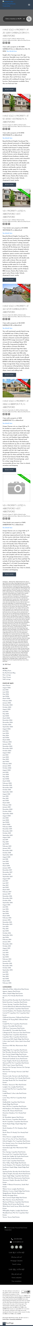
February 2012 (7, 983)
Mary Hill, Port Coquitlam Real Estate (16, 622)
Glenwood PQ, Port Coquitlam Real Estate (14, 609)
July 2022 (5, 772)
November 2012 (7, 965)
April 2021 (6, 800)
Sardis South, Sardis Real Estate (19, 639)
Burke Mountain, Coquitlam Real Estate (14, 586)
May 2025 (6, 714)
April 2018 (6, 863)
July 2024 (5, 731)
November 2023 (8, 748)
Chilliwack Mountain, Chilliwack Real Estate (15, 591)
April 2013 (6, 957)
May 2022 (6, 776)
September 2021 (8, 792)
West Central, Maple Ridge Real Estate (14, 654)
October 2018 (7, 852)
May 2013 (5, 955)
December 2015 (7, 922)
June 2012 (6, 974)
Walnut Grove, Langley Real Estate (13, 1189)
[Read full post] (16, 104)
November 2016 (7, 898)
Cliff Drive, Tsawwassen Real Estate (14, 1028)
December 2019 (7, 829)
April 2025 (6, 716)
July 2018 (5, 859)
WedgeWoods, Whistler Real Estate (13, 652)
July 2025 (5, 711)
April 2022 (6, 779)
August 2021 (6, 794)
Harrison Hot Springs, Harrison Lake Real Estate (18, 612)
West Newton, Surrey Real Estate (13, 1200)
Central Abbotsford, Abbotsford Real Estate (21, 587)
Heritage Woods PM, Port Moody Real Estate (20, 615)
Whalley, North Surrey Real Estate (10, 657)
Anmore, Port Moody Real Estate (13, 995)
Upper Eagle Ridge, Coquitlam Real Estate (16, 1176)
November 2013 (7, 944)
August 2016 (6, 905)
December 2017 (7, 870)
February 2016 (7, 918)
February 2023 (7, 763)
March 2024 (6, 740)
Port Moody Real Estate (17, 635)
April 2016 (6, 913)
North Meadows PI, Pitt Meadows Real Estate (20, 629)
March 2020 (6, 824)
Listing (14, 619)
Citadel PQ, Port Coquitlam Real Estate (15, 1024)
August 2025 (6, 709)
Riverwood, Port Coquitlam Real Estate (14, 638)
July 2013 (5, 950)
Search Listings (16, 1264)
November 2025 (8, 705)
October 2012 (7, 968)
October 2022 (7, 768)
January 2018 (7, 868)
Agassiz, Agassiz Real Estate (11, 991)
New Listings (7, 675)
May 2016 (6, 911)
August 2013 (6, 948)
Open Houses (7, 677)
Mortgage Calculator (16, 1261)
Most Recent (6, 685)
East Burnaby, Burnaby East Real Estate (15, 1052)
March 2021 (6, 803)
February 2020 (7, 826)
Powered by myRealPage (15, 1319)
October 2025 (7, 707)
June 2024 (6, 733)
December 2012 (7, 963)
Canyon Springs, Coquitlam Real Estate (15, 1004)
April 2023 (6, 761)
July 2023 (5, 755)
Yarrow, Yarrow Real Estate (11, 1217)
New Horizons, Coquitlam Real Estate (15, 626)
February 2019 (7, 846)
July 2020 (6, 818)
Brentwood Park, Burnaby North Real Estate (16, 1000)
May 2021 (6, 798)
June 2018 (6, 861)
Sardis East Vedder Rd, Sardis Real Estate (15, 1156)
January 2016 (7, 920)
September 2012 (8, 970)
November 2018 (7, 850)
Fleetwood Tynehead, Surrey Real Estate (15, 1058)
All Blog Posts (7, 670)
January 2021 (7, 807)
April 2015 (6, 931)
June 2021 (6, 796)
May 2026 (6, 694)
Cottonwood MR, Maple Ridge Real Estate (11, 600)
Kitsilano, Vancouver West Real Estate (10, 616)
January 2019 (7, 848)
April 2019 (6, 844)
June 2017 (5, 883)
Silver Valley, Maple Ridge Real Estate (14, 1163)
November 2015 (7, 924)
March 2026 (6, 698)
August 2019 (6, 837)
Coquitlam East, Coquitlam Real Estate (15, 1034)
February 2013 (7, 959)
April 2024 (6, 737)
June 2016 (6, 909)
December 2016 (7, 896)
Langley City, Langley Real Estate (13, 1087)
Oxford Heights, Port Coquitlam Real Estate (12, 633)
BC (11, 584)
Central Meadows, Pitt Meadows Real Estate (16, 1011)
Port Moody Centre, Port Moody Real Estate (16, 1143)
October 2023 (7, 750)
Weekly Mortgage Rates (10, 1195)
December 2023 (7, 746)
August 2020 (7, 816)
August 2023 (6, 753)
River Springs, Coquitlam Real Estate (14, 1152)
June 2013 (5, 952)
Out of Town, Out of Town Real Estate (19, 632)
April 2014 (6, 937)
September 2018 (8, 855)
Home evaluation (16, 1277)
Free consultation (16, 1281)
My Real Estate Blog (9, 673)
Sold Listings (6, 679)
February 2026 (7, 700)
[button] (12, 1247)
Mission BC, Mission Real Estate (20, 623)
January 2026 (7, 703)
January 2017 (6, 894)
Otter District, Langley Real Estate (13, 1137)
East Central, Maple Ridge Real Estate (14, 1054)
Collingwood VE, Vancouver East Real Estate (12, 597)
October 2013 (7, 946)
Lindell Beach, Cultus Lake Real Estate (14, 1093)
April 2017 (6, 887)
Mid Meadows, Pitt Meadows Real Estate (15, 1108)
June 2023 (6, 757)
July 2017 (5, 881)
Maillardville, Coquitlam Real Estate (15, 620)
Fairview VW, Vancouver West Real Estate (14, 606)
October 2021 (7, 789)
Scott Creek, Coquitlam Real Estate (14, 1160)
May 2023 (6, 759)
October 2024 (7, 724)
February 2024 (7, 742)
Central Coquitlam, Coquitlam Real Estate (11, 589)
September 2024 (8, 726)
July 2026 (5, 690)
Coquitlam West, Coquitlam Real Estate (21, 599)
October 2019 (7, 833)
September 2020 (8, 813)
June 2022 (6, 774)
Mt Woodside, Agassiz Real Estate (13, 1117)
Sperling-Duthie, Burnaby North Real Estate (16, 1171)
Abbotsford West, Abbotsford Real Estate (19, 40)
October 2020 (7, 811)
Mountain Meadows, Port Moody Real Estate (12, 625)
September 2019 (8, 835)
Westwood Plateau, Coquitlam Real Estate (19, 655)
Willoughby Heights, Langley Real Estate (18, 658)
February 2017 (7, 892)
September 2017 (8, 876)
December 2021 (7, 785)
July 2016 (5, 907)
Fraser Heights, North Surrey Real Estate (15, 1061)
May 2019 (6, 842)
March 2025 (6, 718)
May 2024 (6, 735)
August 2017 (6, 879)
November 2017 (7, 872)
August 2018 (6, 857)
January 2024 (7, 744)
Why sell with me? (16, 1274)
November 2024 (8, 722)
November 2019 (7, 831)
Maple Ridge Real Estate (10, 1104)
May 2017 (5, 885)
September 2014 (8, 935)
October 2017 (7, 874)
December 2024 (7, 720)
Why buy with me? (16, 1257)
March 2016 (6, 915)
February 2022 (7, 783)
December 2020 (7, 809)
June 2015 (5, 926)
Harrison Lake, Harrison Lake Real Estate (11, 613)
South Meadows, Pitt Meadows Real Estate (14, 642)
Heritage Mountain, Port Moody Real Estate (16, 1078)
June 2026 (6, 692)
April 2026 (6, 696)
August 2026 (7, 687)
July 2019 (5, 839)
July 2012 (5, 972)
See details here (12, 51)
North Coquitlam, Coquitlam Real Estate (15, 1121)
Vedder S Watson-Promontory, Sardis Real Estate (16, 649)
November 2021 (7, 787)
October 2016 (7, 900)
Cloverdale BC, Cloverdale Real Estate (21, 596)
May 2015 (5, 928)
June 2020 (6, 820)
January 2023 (7, 766)
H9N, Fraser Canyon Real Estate (13, 1065)
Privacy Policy (6, 1319)
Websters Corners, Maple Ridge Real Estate (16, 1191)
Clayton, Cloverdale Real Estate (14, 594)
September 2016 (8, 902)
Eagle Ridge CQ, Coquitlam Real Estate (16, 603)
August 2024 (6, 729)
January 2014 (6, 941)
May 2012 (6, 976)
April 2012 (6, 978)
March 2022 (6, 781)
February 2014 (7, 939)
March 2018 (6, 865)
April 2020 (6, 822)
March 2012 (6, 981)
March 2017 (6, 889)
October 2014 (7, 933)
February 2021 (7, 805)
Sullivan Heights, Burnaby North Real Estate (20, 645)
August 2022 (7, 770)
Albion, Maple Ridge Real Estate (18, 583)
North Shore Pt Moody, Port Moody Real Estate (12, 631)
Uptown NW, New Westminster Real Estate (16, 1178)
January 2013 (6, 961)
